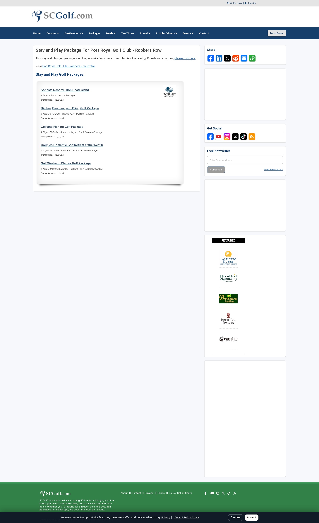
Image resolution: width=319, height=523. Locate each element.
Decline (236, 517)
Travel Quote (277, 33)
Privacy (149, 492)
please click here (184, 58)
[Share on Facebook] (210, 58)
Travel (144, 33)
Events (187, 33)
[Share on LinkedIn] (219, 58)
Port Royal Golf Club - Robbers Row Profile (68, 66)
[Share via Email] (244, 58)
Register (252, 3)
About (124, 492)
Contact (136, 492)
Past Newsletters (273, 169)
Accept (251, 517)
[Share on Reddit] (235, 58)
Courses (51, 33)
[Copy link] (252, 58)
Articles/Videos (165, 33)
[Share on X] (227, 58)
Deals (109, 33)
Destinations (72, 33)
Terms (161, 492)
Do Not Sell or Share (180, 492)
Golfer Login (236, 3)
